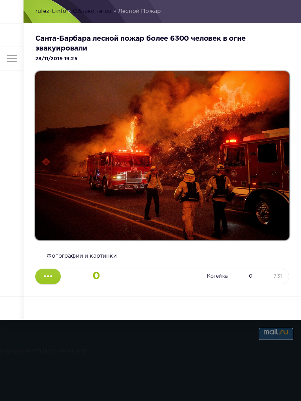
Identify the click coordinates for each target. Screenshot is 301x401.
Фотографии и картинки (82, 256)
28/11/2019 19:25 (56, 59)
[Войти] (12, 35)
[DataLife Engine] (12, 11)
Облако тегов (92, 11)
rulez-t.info (50, 11)
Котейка (217, 276)
